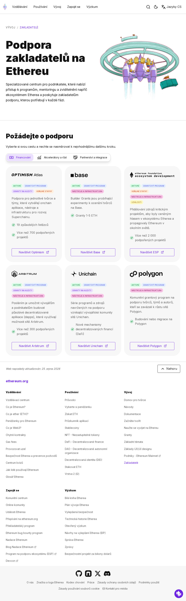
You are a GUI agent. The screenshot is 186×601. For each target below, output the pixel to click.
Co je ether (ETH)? (17, 414)
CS (174, 7)
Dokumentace (132, 414)
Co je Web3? (13, 427)
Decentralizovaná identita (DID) (83, 459)
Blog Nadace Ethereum (21, 546)
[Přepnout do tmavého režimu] (156, 7)
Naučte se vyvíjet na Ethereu (141, 427)
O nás (30, 582)
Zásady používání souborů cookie (79, 588)
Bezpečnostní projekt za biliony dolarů (88, 553)
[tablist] (58, 157)
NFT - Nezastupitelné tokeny (82, 434)
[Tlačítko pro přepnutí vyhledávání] (148, 7)
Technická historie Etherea (81, 518)
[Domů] (5, 7)
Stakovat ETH (73, 466)
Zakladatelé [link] (29, 27)
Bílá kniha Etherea (75, 498)
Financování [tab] (23, 157)
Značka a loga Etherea (50, 582)
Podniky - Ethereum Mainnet (142, 455)
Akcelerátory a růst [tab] (55, 157)
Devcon (12, 560)
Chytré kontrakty (16, 434)
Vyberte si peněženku (78, 406)
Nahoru (171, 368)
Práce (90, 582)
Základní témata (133, 441)
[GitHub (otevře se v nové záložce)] (79, 573)
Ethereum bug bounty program (24, 532)
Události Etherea (15, 512)
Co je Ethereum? (15, 406)
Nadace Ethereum (16, 539)
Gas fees (11, 441)
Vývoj (10, 27)
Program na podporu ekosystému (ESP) (31, 553)
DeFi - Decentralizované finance (84, 441)
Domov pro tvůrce (135, 400)
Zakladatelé (131, 462)
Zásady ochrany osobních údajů (116, 582)
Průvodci (70, 400)
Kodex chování (75, 582)
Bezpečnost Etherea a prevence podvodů (31, 455)
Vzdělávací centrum (17, 400)
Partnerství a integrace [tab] (93, 157)
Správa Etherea (74, 539)
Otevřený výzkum (75, 525)
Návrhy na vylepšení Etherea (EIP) (85, 532)
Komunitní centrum (16, 498)
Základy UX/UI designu (138, 448)
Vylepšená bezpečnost (79, 512)
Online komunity (15, 504)
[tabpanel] (93, 261)
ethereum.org (17, 381)
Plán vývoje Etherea (77, 504)
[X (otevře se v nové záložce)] (97, 573)
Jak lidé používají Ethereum (22, 469)
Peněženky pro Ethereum (21, 420)
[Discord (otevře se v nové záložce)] (107, 573)
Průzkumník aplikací (76, 420)
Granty (128, 434)
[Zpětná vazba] (178, 593)
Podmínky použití (149, 582)
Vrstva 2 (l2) (72, 473)
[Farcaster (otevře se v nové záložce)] (88, 573)
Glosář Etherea (14, 476)
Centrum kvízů (14, 462)
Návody (129, 406)
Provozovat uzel (16, 448)
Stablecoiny (72, 427)
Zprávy (69, 546)
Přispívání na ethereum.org (22, 518)
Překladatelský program (20, 525)
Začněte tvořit (132, 420)
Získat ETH (71, 414)
